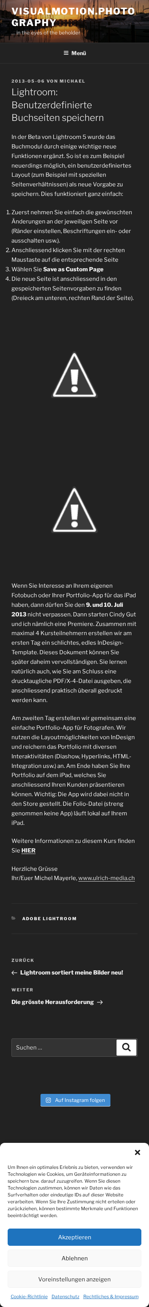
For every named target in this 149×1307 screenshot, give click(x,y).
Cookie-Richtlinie (29, 1296)
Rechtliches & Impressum (111, 1296)
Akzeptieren (74, 1237)
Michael (73, 81)
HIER (28, 850)
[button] (137, 1152)
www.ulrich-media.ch (106, 878)
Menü (78, 53)
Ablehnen (75, 1258)
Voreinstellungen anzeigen (74, 1279)
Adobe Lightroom (50, 918)
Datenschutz (65, 1296)
